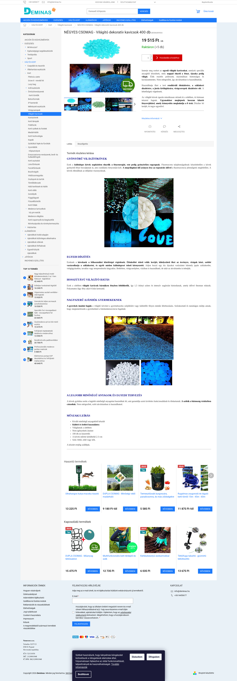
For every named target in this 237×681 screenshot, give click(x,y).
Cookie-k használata (32, 615)
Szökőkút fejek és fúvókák (39, 143)
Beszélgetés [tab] (83, 144)
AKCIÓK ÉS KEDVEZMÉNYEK (37, 40)
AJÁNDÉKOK (30, 231)
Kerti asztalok (34, 161)
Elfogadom (154, 657)
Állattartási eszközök (36, 69)
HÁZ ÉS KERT (30, 62)
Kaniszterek (33, 117)
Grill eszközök (34, 88)
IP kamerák (33, 103)
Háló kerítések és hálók (38, 186)
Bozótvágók (33, 172)
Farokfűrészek (34, 168)
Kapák (31, 140)
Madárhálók (33, 132)
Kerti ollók (32, 190)
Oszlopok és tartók (36, 179)
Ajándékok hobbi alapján (37, 235)
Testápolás (32, 54)
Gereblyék (32, 194)
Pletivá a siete (34, 77)
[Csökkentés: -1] (151, 59)
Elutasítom (137, 657)
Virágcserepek (34, 110)
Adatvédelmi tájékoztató (33, 598)
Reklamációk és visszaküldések (36, 605)
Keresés (144, 11)
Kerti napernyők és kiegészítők (41, 220)
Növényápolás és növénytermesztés (43, 223)
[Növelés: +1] (151, 56)
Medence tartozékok (37, 209)
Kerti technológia (35, 136)
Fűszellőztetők (34, 201)
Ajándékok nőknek (35, 242)
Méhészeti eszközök (36, 106)
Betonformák (33, 99)
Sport (29, 58)
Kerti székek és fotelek (37, 129)
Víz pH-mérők (34, 212)
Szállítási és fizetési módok (34, 601)
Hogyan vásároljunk (105, 2)
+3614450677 (180, 595)
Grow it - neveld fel (36, 80)
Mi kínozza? (32, 47)
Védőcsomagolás (35, 175)
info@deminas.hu (182, 591)
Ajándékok (31, 253)
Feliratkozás (81, 624)
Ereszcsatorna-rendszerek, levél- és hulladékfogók (43, 156)
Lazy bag (32, 84)
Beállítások (83, 674)
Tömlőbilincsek (34, 183)
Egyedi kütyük (33, 249)
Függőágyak (33, 198)
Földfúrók (32, 125)
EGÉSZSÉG (29, 43)
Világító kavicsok (35, 114)
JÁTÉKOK (29, 257)
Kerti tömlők (34, 95)
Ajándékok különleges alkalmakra (41, 238)
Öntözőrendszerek (36, 92)
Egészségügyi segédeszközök (40, 51)
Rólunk (26, 622)
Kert (29, 73)
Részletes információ (151, 118)
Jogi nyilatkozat (30, 612)
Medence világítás (35, 216)
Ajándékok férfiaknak (36, 246)
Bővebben (93, 571)
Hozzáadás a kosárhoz (169, 58)
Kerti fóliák (32, 205)
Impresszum (28, 619)
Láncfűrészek (34, 164)
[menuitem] (35, 20)
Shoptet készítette (206, 673)
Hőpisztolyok (34, 151)
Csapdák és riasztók (36, 66)
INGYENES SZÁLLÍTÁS (34, 261)
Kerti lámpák (33, 121)
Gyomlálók (32, 147)
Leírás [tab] (69, 144)
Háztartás (31, 227)
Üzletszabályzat (128, 2)
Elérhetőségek (29, 608)
